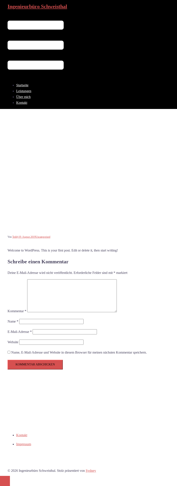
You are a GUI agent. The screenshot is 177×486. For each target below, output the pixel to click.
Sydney (91, 470)
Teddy (15, 236)
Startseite (22, 85)
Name (13, 321)
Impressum (23, 444)
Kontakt (21, 102)
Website (13, 342)
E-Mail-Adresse (20, 332)
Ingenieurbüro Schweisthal (37, 6)
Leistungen (23, 91)
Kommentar (17, 311)
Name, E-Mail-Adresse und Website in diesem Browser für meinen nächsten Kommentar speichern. (79, 352)
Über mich (23, 97)
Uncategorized (43, 236)
